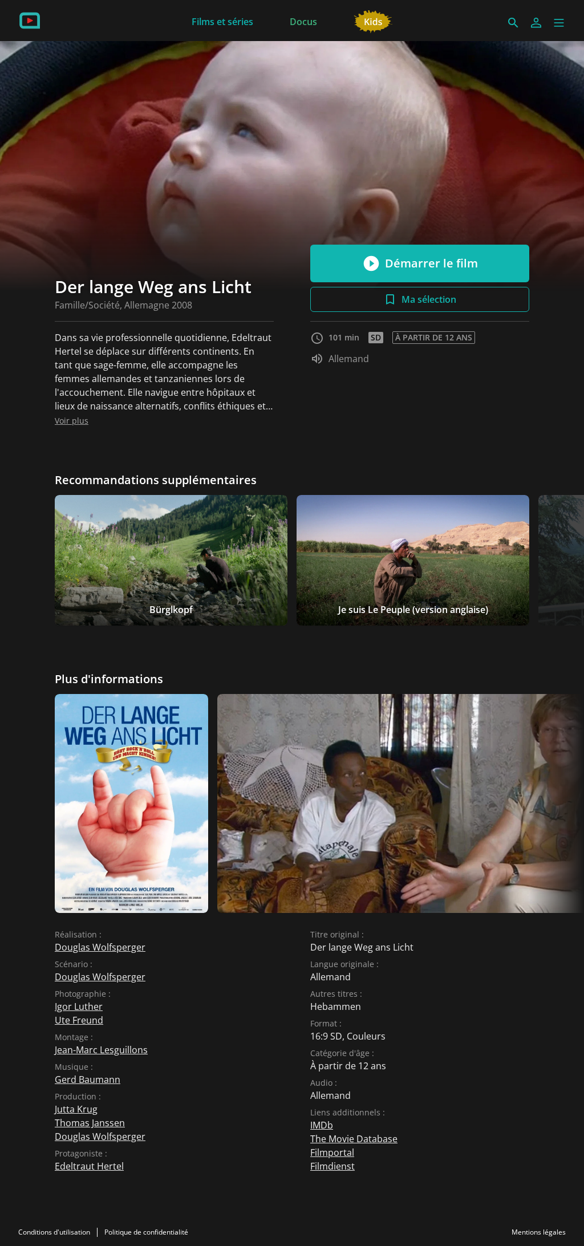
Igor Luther (79, 1006)
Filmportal (332, 1152)
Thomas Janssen (90, 1123)
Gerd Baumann (87, 1079)
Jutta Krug (76, 1109)
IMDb (321, 1125)
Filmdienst (332, 1166)
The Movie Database (354, 1139)
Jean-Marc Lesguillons (101, 1050)
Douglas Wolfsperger (100, 947)
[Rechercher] (513, 22)
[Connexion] (536, 22)
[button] (559, 22)
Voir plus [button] (71, 420)
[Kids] (373, 20)
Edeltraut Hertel (89, 1166)
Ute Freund (79, 1020)
